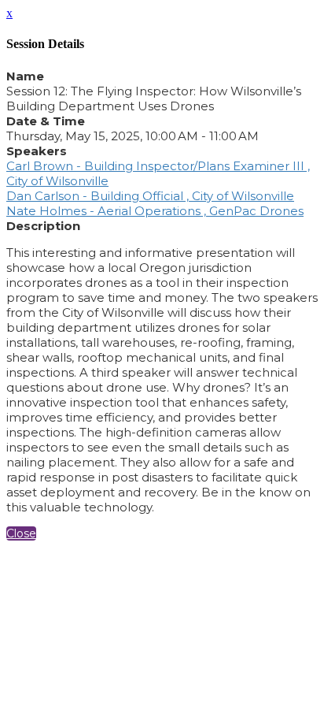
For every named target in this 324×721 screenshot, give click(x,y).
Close (21, 533)
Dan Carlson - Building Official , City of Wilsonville (150, 195)
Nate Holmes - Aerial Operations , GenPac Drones (155, 210)
